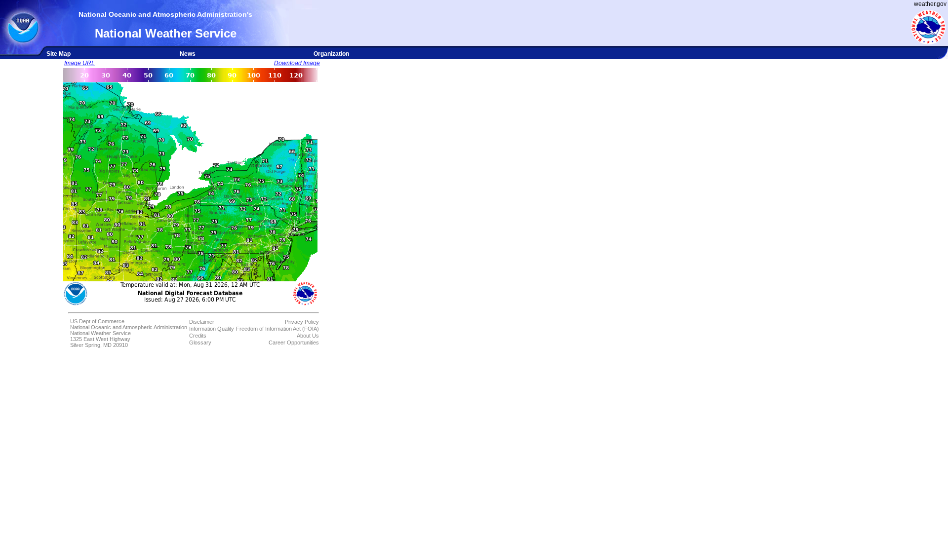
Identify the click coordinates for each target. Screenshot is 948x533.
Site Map (58, 53)
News (188, 53)
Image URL (79, 63)
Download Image (297, 63)
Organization (331, 53)
